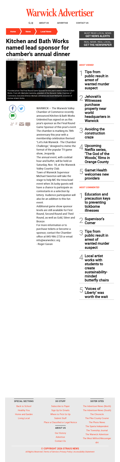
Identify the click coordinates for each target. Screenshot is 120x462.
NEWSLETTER (90, 3)
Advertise (62, 22)
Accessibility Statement (84, 451)
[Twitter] (21, 108)
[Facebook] (12, 108)
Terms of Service (51, 451)
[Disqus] (41, 284)
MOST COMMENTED (89, 187)
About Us (44, 22)
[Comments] (12, 115)
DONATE (107, 3)
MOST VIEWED (86, 64)
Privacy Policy (66, 451)
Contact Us (82, 22)
